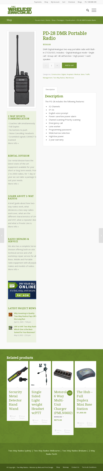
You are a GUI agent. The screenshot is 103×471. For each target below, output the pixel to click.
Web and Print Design (45, 467)
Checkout (71, 2)
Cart (63, 2)
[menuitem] (38, 2)
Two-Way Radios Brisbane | (75, 450)
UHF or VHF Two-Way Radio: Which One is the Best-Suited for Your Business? (25, 329)
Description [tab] (50, 89)
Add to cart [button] (58, 431)
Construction (56, 74)
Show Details (22, 417)
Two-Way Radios (59, 78)
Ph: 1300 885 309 (90, 2)
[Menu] (92, 10)
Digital (63, 74)
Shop (46, 2)
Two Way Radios (22, 467)
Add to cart (69, 65)
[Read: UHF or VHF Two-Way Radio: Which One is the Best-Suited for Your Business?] (10, 327)
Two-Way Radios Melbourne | (48, 450)
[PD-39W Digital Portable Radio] (2, 235)
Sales (82, 74)
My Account (55, 2)
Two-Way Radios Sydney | (20, 450)
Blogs (80, 2)
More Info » (13, 143)
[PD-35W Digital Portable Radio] (101, 235)
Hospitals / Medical (73, 74)
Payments (38, 2)
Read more (13, 417)
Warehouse (70, 78)
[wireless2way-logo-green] (20, 10)
